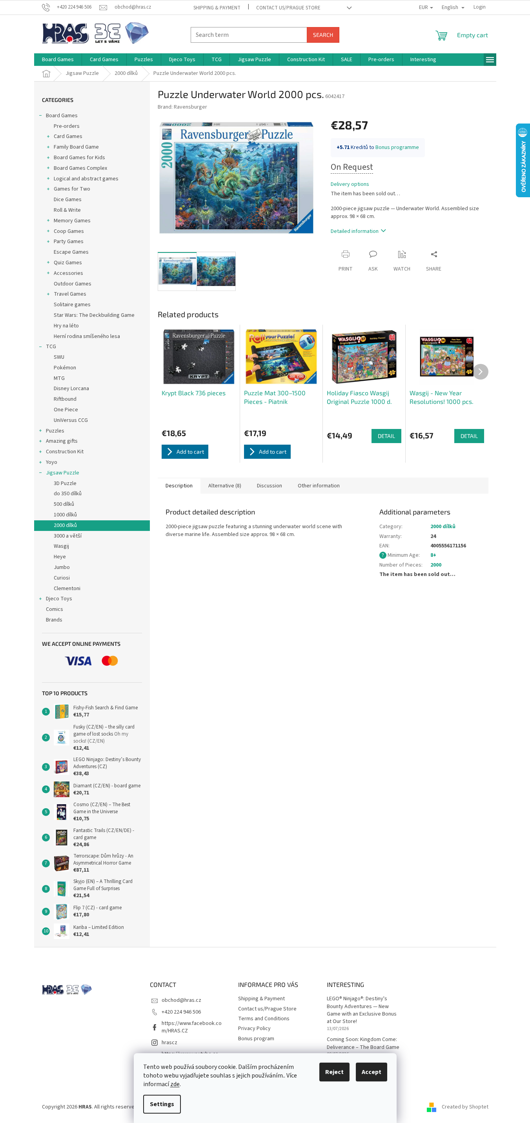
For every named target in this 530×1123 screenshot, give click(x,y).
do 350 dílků (68, 494)
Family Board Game (76, 147)
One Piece (66, 410)
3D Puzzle (65, 483)
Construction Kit (65, 452)
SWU (59, 357)
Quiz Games (68, 263)
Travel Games (70, 294)
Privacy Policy (254, 1028)
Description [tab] (179, 486)
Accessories (68, 273)
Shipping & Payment (216, 7)
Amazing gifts (62, 441)
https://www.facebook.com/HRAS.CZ (192, 1027)
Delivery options (350, 184)
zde (175, 1084)
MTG (59, 378)
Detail (386, 435)
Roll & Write (67, 210)
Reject (334, 1072)
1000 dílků (65, 515)
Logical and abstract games (86, 179)
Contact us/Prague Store (288, 7)
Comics (54, 609)
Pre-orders (67, 126)
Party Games (69, 241)
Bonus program (256, 1039)
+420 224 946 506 (181, 1012)
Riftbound (65, 399)
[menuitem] (58, 59)
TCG (51, 347)
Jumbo (62, 567)
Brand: (182, 107)
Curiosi (62, 578)
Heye (60, 557)
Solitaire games (72, 305)
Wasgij (61, 546)
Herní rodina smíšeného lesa (87, 336)
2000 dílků (65, 525)
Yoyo (51, 462)
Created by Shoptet (465, 1107)
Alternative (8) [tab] (224, 486)
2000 (435, 565)
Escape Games (71, 252)
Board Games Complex (80, 168)
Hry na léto (66, 326)
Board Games (62, 116)
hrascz (169, 1043)
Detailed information (355, 231)
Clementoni (67, 588)
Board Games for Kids (79, 158)
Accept (371, 1072)
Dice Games (68, 200)
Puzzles (55, 431)
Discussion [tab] (269, 486)
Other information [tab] (319, 486)
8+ (433, 555)
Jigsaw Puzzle (62, 473)
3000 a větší (68, 536)
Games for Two (72, 189)
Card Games (68, 136)
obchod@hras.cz (181, 1000)
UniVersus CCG (71, 420)
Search (323, 34)
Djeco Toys (59, 599)
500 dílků (64, 504)
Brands (54, 620)
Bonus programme (397, 147)
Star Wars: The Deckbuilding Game (94, 315)
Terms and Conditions (264, 1019)
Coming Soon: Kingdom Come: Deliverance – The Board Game (363, 1043)
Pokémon (65, 368)
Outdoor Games (72, 284)
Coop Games (69, 231)
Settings (162, 1104)
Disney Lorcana (71, 389)
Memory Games (72, 221)
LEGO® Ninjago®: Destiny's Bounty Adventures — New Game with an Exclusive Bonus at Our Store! (362, 1010)
